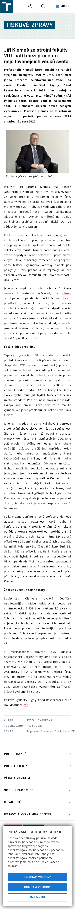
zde (26, 705)
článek (66, 293)
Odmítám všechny (37, 887)
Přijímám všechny (37, 877)
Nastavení (37, 897)
